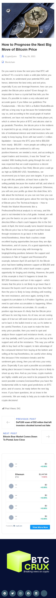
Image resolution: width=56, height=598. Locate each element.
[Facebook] (28, 593)
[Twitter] (12, 593)
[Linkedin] (36, 593)
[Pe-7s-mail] (44, 593)
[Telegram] (4, 593)
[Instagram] (20, 593)
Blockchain (10, 62)
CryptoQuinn (11, 56)
